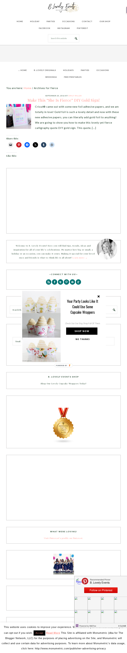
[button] (83, 306)
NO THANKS (83, 339)
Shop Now (82, 331)
